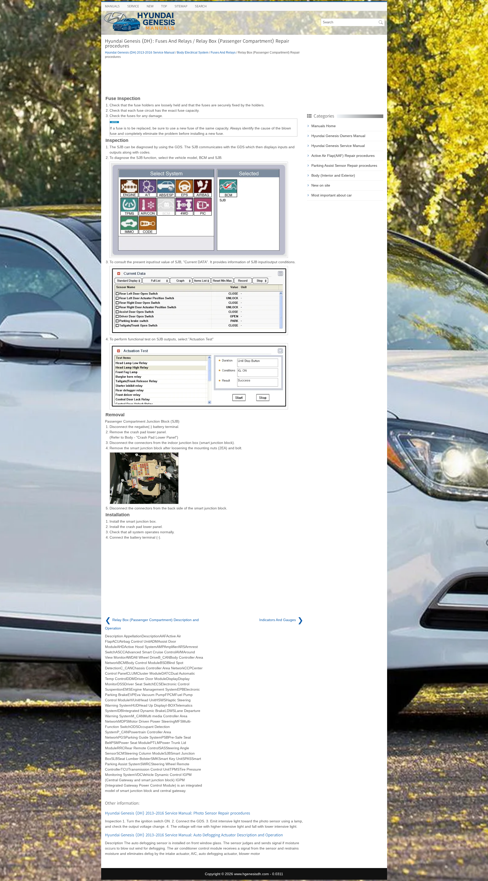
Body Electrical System (192, 52)
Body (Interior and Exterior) (333, 175)
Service (133, 6)
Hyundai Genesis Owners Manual (338, 136)
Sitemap (181, 6)
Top (164, 6)
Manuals (112, 6)
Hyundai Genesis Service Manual (338, 146)
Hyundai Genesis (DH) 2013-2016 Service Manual (140, 52)
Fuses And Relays (223, 52)
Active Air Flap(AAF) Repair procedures (343, 156)
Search (201, 6)
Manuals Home (323, 126)
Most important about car (331, 195)
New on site (320, 185)
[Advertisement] (204, 77)
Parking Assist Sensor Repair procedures (344, 165)
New (150, 6)
